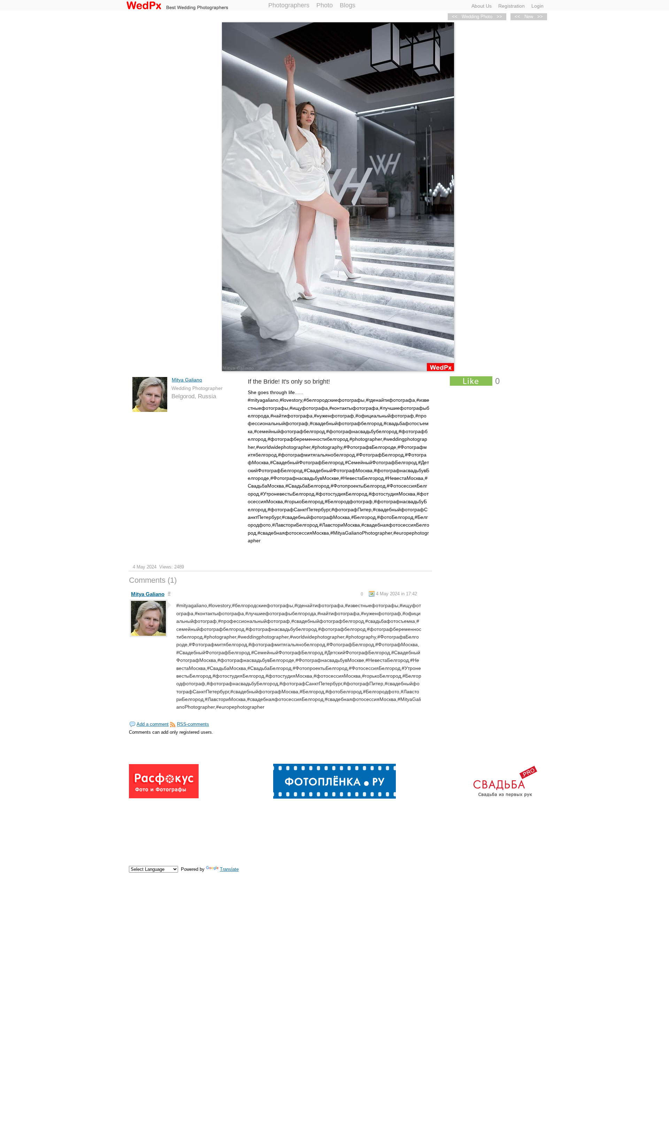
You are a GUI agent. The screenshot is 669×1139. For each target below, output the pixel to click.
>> (540, 16)
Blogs (347, 5)
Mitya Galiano (187, 380)
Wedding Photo (477, 16)
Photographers (288, 5)
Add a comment (153, 724)
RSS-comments (193, 724)
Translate (229, 869)
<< (517, 16)
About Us (481, 6)
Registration (511, 6)
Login (537, 6)
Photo (324, 5)
